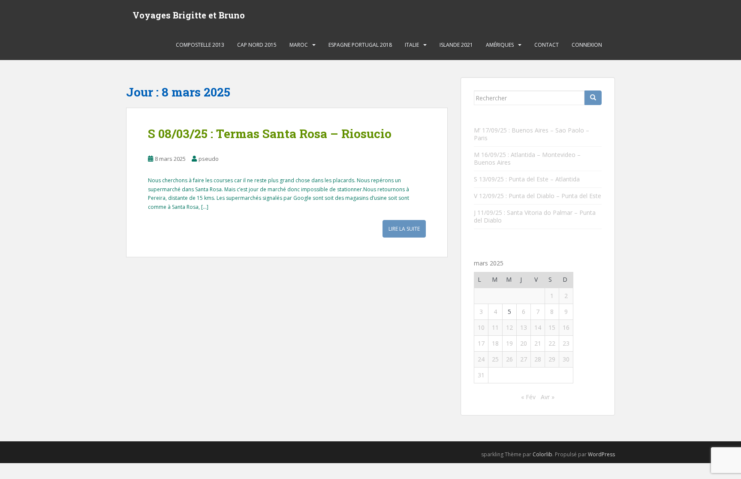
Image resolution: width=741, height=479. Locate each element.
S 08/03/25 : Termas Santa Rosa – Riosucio (270, 134)
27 (523, 359)
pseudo (209, 159)
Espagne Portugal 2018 (360, 44)
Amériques (500, 44)
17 (481, 343)
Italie (412, 44)
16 (566, 327)
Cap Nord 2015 (257, 44)
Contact (546, 44)
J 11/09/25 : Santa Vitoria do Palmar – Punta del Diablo (535, 216)
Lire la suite (404, 228)
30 (566, 359)
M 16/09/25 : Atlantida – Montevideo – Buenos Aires (527, 158)
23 (566, 343)
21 (537, 343)
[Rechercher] (593, 97)
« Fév (528, 397)
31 (481, 375)
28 (537, 359)
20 (523, 343)
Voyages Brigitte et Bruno (189, 15)
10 (481, 327)
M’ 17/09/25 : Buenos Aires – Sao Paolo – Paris (531, 134)
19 (509, 343)
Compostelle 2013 (200, 44)
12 (509, 327)
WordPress (601, 454)
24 (481, 359)
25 (495, 359)
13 (523, 327)
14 (537, 327)
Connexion (587, 44)
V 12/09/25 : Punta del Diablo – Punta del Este (537, 196)
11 (495, 327)
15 (551, 327)
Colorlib (542, 454)
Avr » (547, 397)
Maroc (298, 44)
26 (509, 359)
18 (495, 343)
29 (551, 359)
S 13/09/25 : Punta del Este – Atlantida (527, 179)
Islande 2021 (456, 44)
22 (551, 343)
